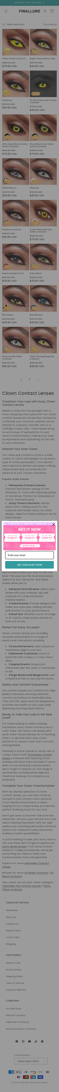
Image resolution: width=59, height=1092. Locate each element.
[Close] (53, 524)
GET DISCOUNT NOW (29, 565)
